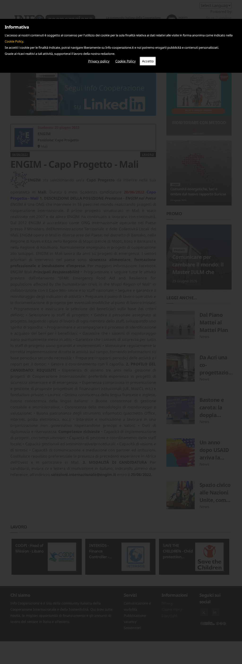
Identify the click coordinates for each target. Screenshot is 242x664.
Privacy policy (98, 61)
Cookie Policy (14, 41)
